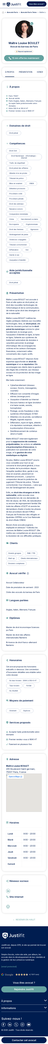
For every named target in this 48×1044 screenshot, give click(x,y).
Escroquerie (14, 224)
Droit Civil (13, 151)
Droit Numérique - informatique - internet (24, 157)
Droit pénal (13, 133)
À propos (9, 72)
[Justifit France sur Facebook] (4, 1025)
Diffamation (13, 250)
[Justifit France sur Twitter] (17, 1025)
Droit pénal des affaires (18, 168)
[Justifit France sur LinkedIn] (11, 1025)
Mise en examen (15, 183)
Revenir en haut (25, 919)
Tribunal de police (16, 178)
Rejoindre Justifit (24, 989)
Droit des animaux (16, 204)
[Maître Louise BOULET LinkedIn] (8, 890)
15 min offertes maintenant (25, 58)
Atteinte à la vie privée (18, 173)
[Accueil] (4, 12)
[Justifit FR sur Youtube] (30, 1025)
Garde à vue (14, 255)
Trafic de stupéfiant (17, 163)
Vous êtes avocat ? (36, 4)
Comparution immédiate (18, 214)
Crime (11, 219)
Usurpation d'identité (17, 260)
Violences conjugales (17, 240)
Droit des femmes (16, 229)
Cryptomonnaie (32, 224)
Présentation (25, 72)
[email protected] (9, 966)
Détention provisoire (17, 188)
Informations (8, 1008)
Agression (34, 229)
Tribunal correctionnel (18, 245)
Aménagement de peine (18, 234)
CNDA (31, 183)
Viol (26, 250)
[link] (8, 907)
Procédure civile (15, 194)
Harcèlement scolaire (29, 219)
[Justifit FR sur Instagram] (23, 1025)
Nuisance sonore (16, 209)
